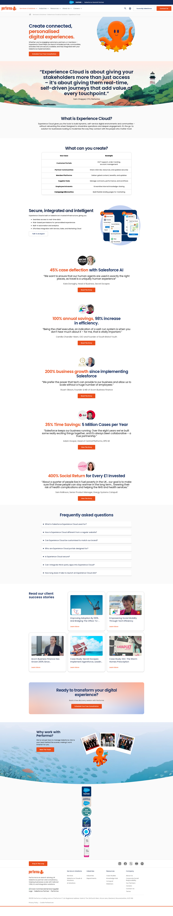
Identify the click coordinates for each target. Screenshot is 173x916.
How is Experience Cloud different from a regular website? (71, 532)
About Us (66, 8)
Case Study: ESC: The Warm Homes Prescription (123, 660)
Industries (43, 8)
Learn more (74, 626)
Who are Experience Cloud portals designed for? (66, 548)
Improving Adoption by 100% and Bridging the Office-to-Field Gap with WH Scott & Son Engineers (85, 619)
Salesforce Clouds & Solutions (57, 15)
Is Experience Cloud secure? (57, 556)
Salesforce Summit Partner (94, 2)
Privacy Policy (33, 903)
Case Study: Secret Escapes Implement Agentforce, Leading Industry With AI (86, 660)
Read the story (86, 290)
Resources (54, 8)
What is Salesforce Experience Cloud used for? (66, 524)
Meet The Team (45, 750)
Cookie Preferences (47, 903)
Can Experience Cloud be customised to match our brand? (71, 540)
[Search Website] (125, 8)
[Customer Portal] (130, 8)
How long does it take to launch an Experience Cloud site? (71, 573)
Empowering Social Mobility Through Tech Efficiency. (123, 619)
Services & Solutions (27, 8)
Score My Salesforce (144, 9)
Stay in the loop (38, 864)
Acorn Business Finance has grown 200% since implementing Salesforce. (45, 660)
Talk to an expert (38, 234)
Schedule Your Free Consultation (44, 54)
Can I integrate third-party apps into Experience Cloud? (70, 565)
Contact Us (164, 9)
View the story (86, 447)
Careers (76, 8)
